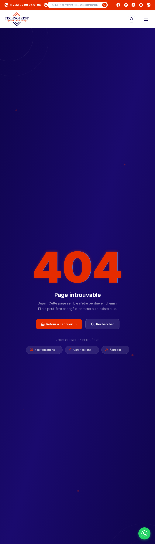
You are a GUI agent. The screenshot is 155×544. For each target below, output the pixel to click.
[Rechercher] (131, 19)
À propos (116, 349)
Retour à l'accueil (59, 324)
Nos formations (44, 349)
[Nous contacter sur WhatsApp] (144, 533)
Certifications (82, 349)
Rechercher (105, 324)
